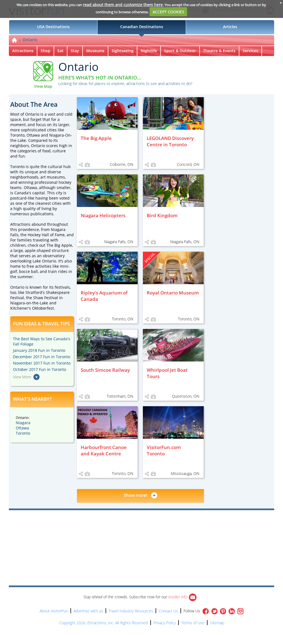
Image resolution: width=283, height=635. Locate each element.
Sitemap (217, 622)
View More (22, 376)
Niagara (23, 422)
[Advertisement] (167, 526)
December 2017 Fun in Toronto (41, 356)
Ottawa (22, 428)
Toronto (23, 433)
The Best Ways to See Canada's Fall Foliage (41, 341)
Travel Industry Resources (131, 610)
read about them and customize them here (123, 4)
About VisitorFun (54, 610)
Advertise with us (88, 610)
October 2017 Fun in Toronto (39, 369)
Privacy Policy (164, 622)
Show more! (135, 495)
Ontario (30, 39)
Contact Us (168, 610)
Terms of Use (193, 622)
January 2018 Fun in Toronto (39, 350)
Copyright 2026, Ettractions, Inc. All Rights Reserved (103, 622)
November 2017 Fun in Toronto (41, 363)
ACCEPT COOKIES (168, 11)
